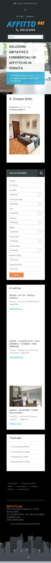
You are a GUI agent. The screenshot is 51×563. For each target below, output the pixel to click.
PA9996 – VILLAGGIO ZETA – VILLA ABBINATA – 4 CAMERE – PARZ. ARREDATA (25, 344)
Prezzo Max (14, 246)
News (10, 486)
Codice (12, 181)
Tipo (11, 209)
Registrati (30, 16)
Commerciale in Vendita (21, 452)
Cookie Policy (23, 489)
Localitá (12, 190)
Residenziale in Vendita (21, 462)
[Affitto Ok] (26, 24)
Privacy (11, 489)
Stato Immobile (16, 199)
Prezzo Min (14, 237)
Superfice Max (15, 264)
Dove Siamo (22, 486)
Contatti (34, 486)
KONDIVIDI (36, 524)
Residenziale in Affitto (20, 457)
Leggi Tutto (14, 304)
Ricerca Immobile (28, 483)
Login (21, 16)
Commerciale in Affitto (20, 447)
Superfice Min (15, 255)
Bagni (11, 227)
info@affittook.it (30, 3)
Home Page (12, 483)
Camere (12, 218)
